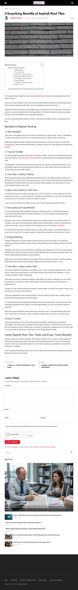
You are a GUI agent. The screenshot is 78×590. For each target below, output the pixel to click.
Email (7, 418)
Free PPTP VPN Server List (27, 580)
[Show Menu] (6, 3)
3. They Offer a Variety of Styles (22, 74)
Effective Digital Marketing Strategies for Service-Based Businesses (25, 529)
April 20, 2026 (17, 537)
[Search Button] (72, 3)
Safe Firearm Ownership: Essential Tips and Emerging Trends (31, 542)
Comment (8, 385)
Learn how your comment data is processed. (42, 447)
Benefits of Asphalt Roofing (16, 68)
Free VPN (14, 580)
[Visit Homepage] (39, 3)
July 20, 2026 (10, 509)
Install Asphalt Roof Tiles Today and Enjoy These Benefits (25, 89)
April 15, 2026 (17, 544)
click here (61, 225)
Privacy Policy (43, 580)
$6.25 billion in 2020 (43, 96)
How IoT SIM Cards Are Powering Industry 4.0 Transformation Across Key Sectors (37, 515)
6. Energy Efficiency (18, 80)
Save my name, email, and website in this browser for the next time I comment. (32, 426)
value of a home (43, 165)
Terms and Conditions (56, 580)
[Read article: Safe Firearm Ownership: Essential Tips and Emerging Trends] (8, 544)
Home (6, 8)
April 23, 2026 (10, 525)
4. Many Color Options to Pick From (23, 76)
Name (7, 409)
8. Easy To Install (18, 84)
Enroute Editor (16, 18)
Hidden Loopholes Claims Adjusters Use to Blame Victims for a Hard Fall (27, 507)
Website (43, 418)
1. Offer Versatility (18, 70)
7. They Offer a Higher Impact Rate (23, 82)
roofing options (10, 144)
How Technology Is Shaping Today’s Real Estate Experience (23, 522)
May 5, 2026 (17, 517)
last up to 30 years (31, 158)
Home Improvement (14, 8)
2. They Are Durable (18, 72)
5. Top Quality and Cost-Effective (22, 78)
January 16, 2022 (30, 18)
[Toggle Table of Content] (41, 65)
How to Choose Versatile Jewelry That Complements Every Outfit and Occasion (36, 535)
